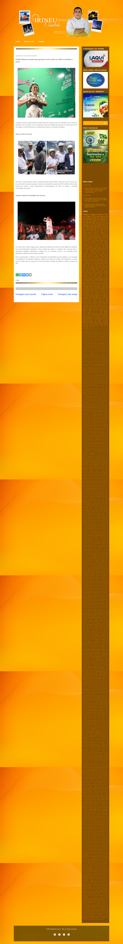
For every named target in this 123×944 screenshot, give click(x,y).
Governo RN (96, 243)
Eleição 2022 (93, 228)
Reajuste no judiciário (97, 807)
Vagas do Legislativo (89, 877)
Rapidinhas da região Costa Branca (92, 291)
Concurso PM (101, 503)
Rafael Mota (92, 378)
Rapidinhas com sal (100, 378)
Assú (103, 222)
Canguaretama (86, 276)
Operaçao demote (95, 700)
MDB (93, 314)
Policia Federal (102, 764)
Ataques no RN (94, 438)
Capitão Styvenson (104, 474)
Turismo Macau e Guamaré (92, 868)
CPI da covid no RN (101, 335)
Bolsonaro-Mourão (95, 460)
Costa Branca (86, 262)
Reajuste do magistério (88, 807)
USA (102, 870)
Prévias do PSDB (95, 795)
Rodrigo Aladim (101, 382)
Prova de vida (97, 290)
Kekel (88, 631)
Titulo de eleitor (92, 257)
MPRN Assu (105, 653)
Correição (85, 514)
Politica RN (99, 222)
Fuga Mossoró (86, 356)
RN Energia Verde (95, 798)
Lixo (88, 646)
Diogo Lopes (99, 539)
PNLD (87, 734)
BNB (90, 332)
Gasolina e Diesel (104, 600)
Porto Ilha (99, 774)
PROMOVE (105, 734)
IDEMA (89, 313)
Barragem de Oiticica (94, 454)
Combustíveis (105, 340)
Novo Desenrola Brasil (103, 692)
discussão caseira (104, 898)
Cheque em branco (87, 492)
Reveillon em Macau (96, 820)
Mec (99, 236)
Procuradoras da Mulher (92, 785)
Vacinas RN (89, 393)
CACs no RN (89, 461)
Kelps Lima (102, 264)
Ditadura (98, 540)
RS (102, 320)
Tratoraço (90, 867)
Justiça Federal (102, 629)
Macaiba (88, 286)
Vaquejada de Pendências (88, 878)
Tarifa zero (96, 856)
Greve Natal (102, 607)
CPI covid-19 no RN (103, 298)
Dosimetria (99, 543)
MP (93, 650)
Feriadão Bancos (93, 581)
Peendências (99, 748)
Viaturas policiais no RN (88, 884)
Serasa (93, 389)
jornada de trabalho (93, 905)
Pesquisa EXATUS (95, 289)
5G (107, 293)
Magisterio (85, 368)
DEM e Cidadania (87, 526)
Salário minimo (93, 831)
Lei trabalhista (95, 642)
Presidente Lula (104, 781)
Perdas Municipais (93, 750)
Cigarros (106, 496)
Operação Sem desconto (101, 315)
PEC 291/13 (88, 727)
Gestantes (85, 603)
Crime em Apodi (104, 518)
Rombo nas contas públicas (96, 821)
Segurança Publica (99, 835)
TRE (92, 237)
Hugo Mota (102, 613)
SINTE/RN (89, 385)
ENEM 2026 (102, 546)
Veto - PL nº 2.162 (103, 882)
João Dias (105, 628)
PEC (90, 725)
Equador (106, 564)
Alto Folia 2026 (97, 329)
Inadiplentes (105, 617)
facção (106, 899)
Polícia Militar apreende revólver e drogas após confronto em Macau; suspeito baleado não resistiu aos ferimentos (96, 200)
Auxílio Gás (95, 446)
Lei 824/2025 (103, 634)
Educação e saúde (87, 553)
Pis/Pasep (85, 245)
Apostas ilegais (100, 432)
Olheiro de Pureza (98, 699)
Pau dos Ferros (99, 267)
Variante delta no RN (97, 393)
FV (100, 351)
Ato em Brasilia (95, 439)
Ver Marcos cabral (102, 880)
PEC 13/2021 (95, 725)
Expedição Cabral (95, 567)
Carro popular (90, 482)
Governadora (94, 606)
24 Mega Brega (92, 328)
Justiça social (86, 314)
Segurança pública (96, 270)
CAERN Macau (104, 233)
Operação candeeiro (87, 718)
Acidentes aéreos (90, 421)
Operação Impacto (104, 709)
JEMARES (96, 625)
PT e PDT (94, 317)
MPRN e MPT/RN (90, 656)
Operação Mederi (86, 713)
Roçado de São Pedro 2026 (98, 383)
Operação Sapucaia (87, 716)
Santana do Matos (98, 322)
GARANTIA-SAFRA (87, 599)
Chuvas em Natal (92, 340)
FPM (101, 219)
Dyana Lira (93, 279)
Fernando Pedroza (101, 581)
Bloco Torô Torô (104, 332)
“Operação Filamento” (94, 917)
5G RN (104, 328)
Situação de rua (98, 845)
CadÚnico (94, 299)
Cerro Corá (89, 490)
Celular (106, 337)
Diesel (95, 347)
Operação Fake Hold (93, 707)
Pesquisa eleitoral (87, 757)
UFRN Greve (85, 870)
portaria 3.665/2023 (101, 907)
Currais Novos (93, 305)
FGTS (84, 256)
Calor (89, 337)
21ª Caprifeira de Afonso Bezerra (93, 404)
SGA (107, 251)
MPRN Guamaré (101, 654)
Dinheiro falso (92, 539)
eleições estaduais (104, 397)
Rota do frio (85, 823)
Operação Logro (88, 711)
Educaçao (96, 230)
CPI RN (95, 260)
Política (85, 257)
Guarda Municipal (104, 358)
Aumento (90, 274)
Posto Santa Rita (91, 777)
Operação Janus (94, 710)
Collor (102, 499)
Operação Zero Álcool (102, 717)
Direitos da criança (92, 540)
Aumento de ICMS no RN (89, 440)
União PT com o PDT (98, 871)
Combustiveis (86, 248)
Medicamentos (98, 314)
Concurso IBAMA (104, 502)
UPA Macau (98, 870)
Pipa (100, 759)
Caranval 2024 (86, 476)
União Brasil (100, 257)
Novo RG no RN (94, 693)
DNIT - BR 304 (100, 526)
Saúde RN (85, 237)
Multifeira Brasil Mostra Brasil (89, 369)
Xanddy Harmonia (92, 891)
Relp (84, 816)
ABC (88, 413)
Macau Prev (102, 661)
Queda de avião (104, 796)
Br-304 (91, 275)
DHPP (92, 526)
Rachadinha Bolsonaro (88, 803)
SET (93, 828)
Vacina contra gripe (95, 874)
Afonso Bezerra (94, 219)
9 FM (98, 411)
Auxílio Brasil (92, 297)
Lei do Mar (88, 641)
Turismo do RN (102, 868)
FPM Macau (93, 235)
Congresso (94, 342)
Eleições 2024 (97, 349)
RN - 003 (101, 798)
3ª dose (84, 408)
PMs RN (97, 372)
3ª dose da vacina (99, 328)
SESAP (84, 385)
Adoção (106, 421)
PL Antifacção (88, 317)
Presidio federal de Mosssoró (90, 782)
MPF (97, 236)
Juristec (97, 629)
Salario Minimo (87, 270)
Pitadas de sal (90, 375)
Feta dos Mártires (90, 588)
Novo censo (102, 693)
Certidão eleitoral (95, 490)
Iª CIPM (86, 361)
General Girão (96, 602)
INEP (86, 615)
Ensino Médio (94, 564)
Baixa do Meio (105, 450)
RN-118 (95, 802)
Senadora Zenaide (91, 839)
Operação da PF (97, 718)
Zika (102, 396)
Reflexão (95, 810)
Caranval (99, 475)
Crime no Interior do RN (93, 521)
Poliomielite (85, 376)
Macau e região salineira (89, 266)
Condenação (105, 506)
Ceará (106, 247)
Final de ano (94, 589)
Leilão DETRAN (101, 642)
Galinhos (94, 221)
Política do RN (104, 230)
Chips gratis (93, 492)
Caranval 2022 (104, 475)
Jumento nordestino (90, 629)
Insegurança (90, 620)
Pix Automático (103, 760)
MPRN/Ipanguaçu (98, 656)
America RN (105, 428)
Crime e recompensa (96, 518)
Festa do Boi (98, 353)
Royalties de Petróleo (95, 824)
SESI (90, 828)
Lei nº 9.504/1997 (87, 642)
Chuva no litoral (104, 492)
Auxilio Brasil (86, 247)
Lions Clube (101, 645)
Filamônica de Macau (99, 588)
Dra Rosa (85, 545)
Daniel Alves (91, 344)
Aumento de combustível (91, 295)
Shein (91, 841)
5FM (106, 408)
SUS (97, 245)
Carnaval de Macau (88, 230)
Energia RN (99, 563)
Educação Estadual (98, 550)
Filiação (106, 588)
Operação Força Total (103, 707)
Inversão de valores (88, 622)
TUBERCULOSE (86, 856)
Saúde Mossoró (97, 834)
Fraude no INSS (104, 354)
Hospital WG (97, 613)
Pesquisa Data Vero (87, 753)
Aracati (87, 433)
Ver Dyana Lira (98, 394)
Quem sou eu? (29, 41)
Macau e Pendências (93, 664)
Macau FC (100, 660)
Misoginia (95, 678)
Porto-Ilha (93, 775)
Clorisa (99, 499)
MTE (103, 656)
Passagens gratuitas (95, 743)
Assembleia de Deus (103, 436)
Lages (84, 362)
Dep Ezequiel (93, 248)
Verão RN (96, 882)
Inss (107, 222)
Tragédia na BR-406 (93, 864)
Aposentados (93, 432)
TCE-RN (103, 389)
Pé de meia (105, 290)
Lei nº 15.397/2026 (104, 641)
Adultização (93, 422)
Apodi (106, 245)
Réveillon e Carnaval (95, 827)
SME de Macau (104, 828)
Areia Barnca (89, 330)
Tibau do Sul (95, 390)
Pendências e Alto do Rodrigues (95, 318)
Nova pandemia (93, 692)
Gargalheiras (103, 599)
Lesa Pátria (85, 645)
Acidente (91, 329)
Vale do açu (105, 877)
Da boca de (86, 306)
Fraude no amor (101, 595)
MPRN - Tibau (100, 653)
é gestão (106, 914)
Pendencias (105, 229)
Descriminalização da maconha (92, 535)
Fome (84, 592)
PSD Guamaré (100, 735)
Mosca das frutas (104, 682)
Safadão (94, 385)
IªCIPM (90, 625)
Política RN (86, 241)
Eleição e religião (104, 556)
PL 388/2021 (97, 731)
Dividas (101, 540)
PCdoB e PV (97, 724)
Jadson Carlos (86, 627)
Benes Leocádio (86, 457)
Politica (106, 240)
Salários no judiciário (92, 832)
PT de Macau (104, 244)
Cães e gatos (94, 525)
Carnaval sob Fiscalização (102, 481)
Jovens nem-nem (99, 628)
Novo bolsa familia (92, 371)
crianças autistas (99, 895)
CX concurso (98, 468)
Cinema (91, 497)
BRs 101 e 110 (91, 450)
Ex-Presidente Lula (87, 567)
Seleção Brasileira (101, 837)
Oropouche (98, 721)
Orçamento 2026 (104, 721)
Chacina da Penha (104, 490)
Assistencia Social (87, 438)
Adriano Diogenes (87, 422)
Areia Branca (100, 216)
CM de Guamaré (103, 224)
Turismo (101, 324)
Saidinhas (97, 830)
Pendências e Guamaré (89, 749)
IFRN (93, 224)
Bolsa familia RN (93, 333)
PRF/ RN (93, 734)
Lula (95, 229)
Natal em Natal (93, 287)
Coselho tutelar (104, 515)
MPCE (106, 652)
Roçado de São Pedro (98, 825)
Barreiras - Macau (102, 456)
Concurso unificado (87, 342)
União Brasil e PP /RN (88, 871)
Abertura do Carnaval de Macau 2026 (95, 417)
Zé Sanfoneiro (105, 892)
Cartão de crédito (89, 483)
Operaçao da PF (87, 700)
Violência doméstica (87, 887)
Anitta (97, 429)
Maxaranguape (91, 368)
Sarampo (105, 322)
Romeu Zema (105, 821)
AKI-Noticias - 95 (87, 414)
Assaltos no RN (99, 435)
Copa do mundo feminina (93, 303)
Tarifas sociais (101, 856)
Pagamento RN (104, 738)
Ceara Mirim (102, 488)
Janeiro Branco (92, 627)
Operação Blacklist (99, 703)
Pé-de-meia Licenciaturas (90, 796)
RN (18, 280)
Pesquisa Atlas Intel (103, 752)
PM (93, 732)
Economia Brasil (98, 307)
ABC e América (98, 413)
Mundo (106, 684)
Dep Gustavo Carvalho (98, 346)
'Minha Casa (86, 401)
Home (18, 41)
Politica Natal (96, 767)
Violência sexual (104, 887)
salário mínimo (99, 399)
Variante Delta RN (98, 878)
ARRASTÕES (97, 415)
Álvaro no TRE (105, 913)
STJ (107, 268)
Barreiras (96, 456)
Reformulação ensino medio (98, 812)
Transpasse (100, 864)
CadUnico (103, 468)
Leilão (104, 362)
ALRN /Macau (94, 414)
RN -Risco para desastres (96, 799)
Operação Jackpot (87, 710)
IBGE (98, 235)
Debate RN (101, 344)
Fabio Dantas (105, 351)
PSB (84, 289)
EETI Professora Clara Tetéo (92, 546)
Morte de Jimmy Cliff (96, 681)
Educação (85, 221)
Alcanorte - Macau (89, 425)
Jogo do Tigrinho (92, 361)
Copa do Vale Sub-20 (88, 513)
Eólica (84, 568)
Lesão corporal (91, 645)
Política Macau (95, 771)
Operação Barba (90, 703)
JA (92, 625)
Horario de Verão (90, 613)
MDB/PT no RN (88, 365)
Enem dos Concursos (91, 563)
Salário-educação (100, 831)
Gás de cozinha (104, 243)
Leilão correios (97, 643)
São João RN (95, 849)
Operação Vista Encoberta (89, 717)
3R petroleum (92, 259)
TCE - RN (97, 853)
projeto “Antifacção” (101, 909)
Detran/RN (91, 347)
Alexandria (85, 426)
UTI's (105, 870)
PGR (90, 372)
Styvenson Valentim (98, 846)
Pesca (106, 750)
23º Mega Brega (102, 406)
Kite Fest (97, 631)
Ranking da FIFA (97, 805)
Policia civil (92, 245)
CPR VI (103, 467)
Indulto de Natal (87, 618)
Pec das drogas (87, 748)
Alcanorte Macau (97, 425)
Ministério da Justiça (103, 677)
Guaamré (85, 609)
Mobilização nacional (90, 679)
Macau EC (93, 286)
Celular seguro (86, 339)
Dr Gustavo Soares (101, 347)
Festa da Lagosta (100, 582)
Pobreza (85, 764)
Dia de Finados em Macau (97, 538)
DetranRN (90, 239)
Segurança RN (94, 241)
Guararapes (99, 610)
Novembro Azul (105, 369)
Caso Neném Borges (101, 485)
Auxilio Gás (86, 297)
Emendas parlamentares (93, 309)
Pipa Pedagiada (104, 759)
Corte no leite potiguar (96, 515)
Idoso (107, 615)
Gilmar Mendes (90, 604)
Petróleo (85, 375)
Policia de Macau (100, 766)
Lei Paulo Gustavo (91, 285)
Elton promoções (86, 558)
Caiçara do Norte (103, 299)
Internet (84, 621)
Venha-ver (92, 394)
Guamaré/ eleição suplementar (89, 610)
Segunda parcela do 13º (102, 386)
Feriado (102, 579)
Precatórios (91, 320)
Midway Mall (92, 674)
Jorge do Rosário (99, 627)
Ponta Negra (101, 771)
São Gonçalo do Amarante (94, 253)
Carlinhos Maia (93, 476)
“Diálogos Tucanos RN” (88, 916)
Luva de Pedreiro (100, 647)
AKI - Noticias (105, 413)
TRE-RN (86, 390)
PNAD (98, 732)
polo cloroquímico (92, 399)
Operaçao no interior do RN (89, 702)
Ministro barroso (94, 677)
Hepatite (85, 613)
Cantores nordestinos (94, 474)
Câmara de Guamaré (102, 305)
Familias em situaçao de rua (96, 574)
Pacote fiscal (91, 738)
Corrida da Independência (94, 514)
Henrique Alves (91, 256)
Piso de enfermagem (94, 240)
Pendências (100, 214)
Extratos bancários (104, 567)
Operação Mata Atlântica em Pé (100, 711)
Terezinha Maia (86, 860)
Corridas (89, 515)
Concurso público (97, 506)
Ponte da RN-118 (96, 773)
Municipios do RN (87, 685)
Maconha (94, 666)
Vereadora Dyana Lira (95, 881)
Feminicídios (91, 353)
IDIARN (106, 263)
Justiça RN (98, 361)
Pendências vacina (100, 749)
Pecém (94, 748)
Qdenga (98, 796)
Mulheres (102, 684)
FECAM (91, 568)
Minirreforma (105, 675)
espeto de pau (102, 899)
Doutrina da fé (105, 543)
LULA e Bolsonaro (87, 632)
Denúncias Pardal (89, 346)
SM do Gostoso (97, 828)
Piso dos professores (94, 760)
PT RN (103, 372)
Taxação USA (99, 857)
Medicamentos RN (91, 671)
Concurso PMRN (89, 504)
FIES (92, 243)
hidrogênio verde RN (91, 902)
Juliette (99, 283)
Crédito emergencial (100, 524)
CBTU (102, 461)
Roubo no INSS (99, 823)
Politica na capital (87, 768)
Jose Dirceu (92, 628)
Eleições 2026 (104, 349)
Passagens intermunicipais (88, 745)
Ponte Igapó (88, 773)
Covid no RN (89, 343)
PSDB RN (91, 233)
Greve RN (98, 229)
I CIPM (106, 613)
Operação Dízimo (90, 706)
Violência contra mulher (92, 885)
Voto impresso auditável (88, 396)
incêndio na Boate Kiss (102, 902)
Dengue (95, 226)
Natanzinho (105, 688)
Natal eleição (98, 369)
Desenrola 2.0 (86, 347)
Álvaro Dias (92, 326)
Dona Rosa (101, 542)
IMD (97, 360)
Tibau (90, 390)
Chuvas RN (96, 232)
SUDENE (91, 322)
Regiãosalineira (104, 813)
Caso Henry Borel (86, 485)
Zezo (87, 892)
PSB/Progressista (93, 735)
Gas (107, 599)
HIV (97, 311)
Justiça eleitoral (104, 361)
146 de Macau (92, 403)
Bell (107, 456)
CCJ (104, 461)
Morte (103, 266)
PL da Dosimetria (89, 267)
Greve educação (86, 358)
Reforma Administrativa (97, 379)
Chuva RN (99, 492)
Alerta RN (106, 425)
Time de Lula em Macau (103, 862)
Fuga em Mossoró (98, 310)
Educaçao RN (104, 232)
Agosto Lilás (90, 424)
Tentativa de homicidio (103, 859)
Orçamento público (96, 723)
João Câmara (90, 264)
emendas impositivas (93, 899)
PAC (103, 371)
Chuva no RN (104, 301)
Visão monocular (86, 888)
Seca (103, 834)
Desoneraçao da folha (97, 536)
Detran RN (90, 229)
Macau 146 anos (86, 660)
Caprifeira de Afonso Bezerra (89, 475)
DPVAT (104, 526)
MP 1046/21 (103, 650)
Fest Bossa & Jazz (92, 582)
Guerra (84, 360)
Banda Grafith (93, 247)
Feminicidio (97, 578)
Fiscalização (105, 589)
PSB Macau (86, 735)
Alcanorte (105, 259)
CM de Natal (94, 298)
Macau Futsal (86, 661)
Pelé (100, 374)
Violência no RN (104, 394)
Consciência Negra (87, 507)
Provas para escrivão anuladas (100, 793)
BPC (91, 449)
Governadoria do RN (95, 357)
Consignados (95, 507)
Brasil (90, 226)
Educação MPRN (91, 552)
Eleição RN (86, 235)
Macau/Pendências (87, 666)
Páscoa (101, 795)
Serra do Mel (104, 270)
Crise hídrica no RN (103, 522)
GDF (93, 599)
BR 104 (94, 449)
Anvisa (106, 429)
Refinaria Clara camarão (95, 321)
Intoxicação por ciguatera (92, 621)
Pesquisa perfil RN (95, 757)
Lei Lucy (90, 639)
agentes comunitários (88, 894)
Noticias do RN (86, 692)
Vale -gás (96, 877)
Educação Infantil (90, 349)
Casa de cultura (97, 483)
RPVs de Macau (104, 802)
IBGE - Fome (86, 614)
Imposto (84, 617)
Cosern (106, 260)
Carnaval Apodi (90, 478)
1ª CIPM (97, 403)
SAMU (106, 383)
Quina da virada (86, 798)
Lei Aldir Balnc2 (104, 636)
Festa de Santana (91, 584)
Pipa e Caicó (86, 760)
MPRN (93, 216)
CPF (104, 464)
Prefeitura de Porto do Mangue (93, 781)
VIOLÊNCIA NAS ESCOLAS (102, 873)
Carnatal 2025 (93, 337)
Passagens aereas (103, 742)
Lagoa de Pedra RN (95, 632)
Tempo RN (96, 324)
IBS (90, 614)
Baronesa (99, 453)
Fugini (88, 596)
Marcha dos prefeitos (97, 668)
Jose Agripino (86, 628)
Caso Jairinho (93, 485)
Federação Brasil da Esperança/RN (91, 577)
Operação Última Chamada (102, 720)
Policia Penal (88, 766)
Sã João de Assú (87, 848)
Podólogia (96, 764)
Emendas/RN (100, 561)
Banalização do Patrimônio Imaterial (91, 451)
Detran (87, 279)
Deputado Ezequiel (88, 307)
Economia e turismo (102, 547)
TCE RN (101, 853)
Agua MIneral (86, 294)
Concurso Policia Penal (99, 504)
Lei (91, 314)
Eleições (100, 557)
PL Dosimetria (89, 732)
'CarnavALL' (105, 400)
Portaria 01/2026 (86, 774)
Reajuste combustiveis (103, 806)
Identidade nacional (100, 615)
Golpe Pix (88, 606)
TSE (90, 224)
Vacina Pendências (87, 874)
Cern (103, 339)
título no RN (96, 912)
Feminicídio (85, 353)
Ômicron (106, 241)
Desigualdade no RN (103, 535)
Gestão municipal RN (92, 603)
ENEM (87, 226)
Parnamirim (105, 235)
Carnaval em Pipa (92, 481)
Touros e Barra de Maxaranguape (100, 863)
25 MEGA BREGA (92, 407)
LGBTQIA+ (105, 631)
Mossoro (106, 368)
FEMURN (85, 233)
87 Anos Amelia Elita (91, 411)
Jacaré (106, 625)
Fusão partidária (86, 597)
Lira (86, 646)
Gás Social (87, 611)
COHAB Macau (86, 464)
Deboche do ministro (89, 529)
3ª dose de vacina (91, 408)
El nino (102, 553)
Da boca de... (88, 185)
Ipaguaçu (92, 624)
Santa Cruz (99, 832)
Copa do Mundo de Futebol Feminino (91, 511)
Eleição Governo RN (100, 554)
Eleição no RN (90, 280)
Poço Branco (97, 376)
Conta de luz (86, 278)
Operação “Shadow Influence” (89, 721)
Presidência (100, 782)
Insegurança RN (102, 360)
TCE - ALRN (91, 853)
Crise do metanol (95, 343)
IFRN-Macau (100, 614)
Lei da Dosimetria (90, 362)
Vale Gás (100, 877)
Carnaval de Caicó (101, 337)
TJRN (103, 253)
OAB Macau (99, 371)
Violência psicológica (96, 887)
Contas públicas (94, 508)
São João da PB (102, 849)
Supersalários (105, 846)
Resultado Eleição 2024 (92, 817)
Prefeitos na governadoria (95, 780)
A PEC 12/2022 (103, 411)
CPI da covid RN (100, 465)
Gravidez (106, 606)
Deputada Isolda (104, 532)
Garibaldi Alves (96, 356)
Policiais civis (105, 375)
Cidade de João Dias (91, 495)
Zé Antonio (99, 892)
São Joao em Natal (87, 849)
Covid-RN (102, 303)
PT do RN (101, 736)
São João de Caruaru (103, 850)
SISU (103, 291)
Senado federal (90, 838)
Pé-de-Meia (98, 320)
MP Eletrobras (95, 652)
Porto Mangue (105, 774)
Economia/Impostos (87, 549)
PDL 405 (103, 724)
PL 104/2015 (90, 731)
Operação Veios (96, 716)
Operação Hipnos (87, 709)
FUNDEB (92, 249)
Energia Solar (86, 350)
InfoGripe (85, 620)
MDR (104, 285)
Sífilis (87, 853)
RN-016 (91, 802)
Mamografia (90, 667)
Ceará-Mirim (90, 255)
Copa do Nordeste (104, 511)
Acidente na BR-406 (91, 419)
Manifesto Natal (104, 667)
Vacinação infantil (98, 875)
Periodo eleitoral (101, 750)
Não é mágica (101, 698)
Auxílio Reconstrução (103, 446)
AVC (102, 415)
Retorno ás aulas (100, 818)
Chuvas (96, 255)
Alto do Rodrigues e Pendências (90, 428)
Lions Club (97, 645)
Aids (84, 425)
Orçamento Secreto (87, 723)
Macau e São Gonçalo (102, 367)
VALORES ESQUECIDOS (93, 392)
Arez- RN (104, 433)
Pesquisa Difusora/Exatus (97, 753)
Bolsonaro (85, 225)
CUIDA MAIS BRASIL (90, 468)
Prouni (91, 290)
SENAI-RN (87, 828)
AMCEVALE (99, 259)
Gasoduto (92, 600)
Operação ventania (92, 720)
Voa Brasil (103, 293)
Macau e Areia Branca (91, 663)
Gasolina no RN (94, 282)
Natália (84, 689)
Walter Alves (97, 396)
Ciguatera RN (86, 497)
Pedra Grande (96, 374)
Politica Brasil (91, 376)
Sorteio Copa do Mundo (88, 846)
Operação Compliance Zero (93, 704)
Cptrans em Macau (87, 518)
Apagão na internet (91, 431)
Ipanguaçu (91, 251)
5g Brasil (105, 272)
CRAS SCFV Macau (92, 336)
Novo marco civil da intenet (92, 696)
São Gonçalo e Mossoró (102, 848)
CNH (98, 247)
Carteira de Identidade (98, 482)
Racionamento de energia (98, 803)
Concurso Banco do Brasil (94, 502)
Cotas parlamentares (103, 517)
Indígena (94, 618)
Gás (84, 611)
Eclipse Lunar (92, 547)
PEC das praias (102, 727)
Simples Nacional (86, 844)
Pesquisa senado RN (103, 757)
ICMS (98, 226)
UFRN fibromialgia (92, 870)
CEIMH (86, 463)
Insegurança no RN (88, 244)
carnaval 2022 (86, 272)
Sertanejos (87, 841)
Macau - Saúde (104, 659)
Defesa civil (103, 531)
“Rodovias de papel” (91, 919)
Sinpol (92, 844)
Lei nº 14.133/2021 (95, 641)
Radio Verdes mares (88, 805)
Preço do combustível (92, 784)
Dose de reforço (92, 543)
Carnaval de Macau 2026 (98, 479)
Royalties (89, 383)
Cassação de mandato (91, 486)
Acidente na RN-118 (100, 419)
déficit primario (86, 899)
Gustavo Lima (105, 610)
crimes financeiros (103, 896)
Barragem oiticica (90, 456)
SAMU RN (102, 827)
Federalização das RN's (94, 575)
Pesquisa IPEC (104, 374)
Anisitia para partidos (87, 429)
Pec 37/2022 (101, 746)
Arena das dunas (98, 433)
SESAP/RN (86, 322)
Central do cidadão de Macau (96, 339)
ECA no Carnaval (99, 545)
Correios (92, 278)
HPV (97, 611)
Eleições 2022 (86, 243)
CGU (90, 463)
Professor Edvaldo (104, 376)
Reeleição (90, 379)
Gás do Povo (89, 360)
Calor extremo (105, 469)
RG (90, 798)
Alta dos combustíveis (103, 426)
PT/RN (104, 736)
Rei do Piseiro (105, 814)
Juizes (84, 629)
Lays (92, 634)
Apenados (99, 431)
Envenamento (100, 564)
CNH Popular (98, 463)
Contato (41, 41)
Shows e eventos (99, 842)
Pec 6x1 (106, 746)
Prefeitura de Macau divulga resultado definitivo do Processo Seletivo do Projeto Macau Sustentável (95, 205)
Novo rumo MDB (101, 696)
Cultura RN (102, 343)
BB (96, 297)
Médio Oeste (102, 686)
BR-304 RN (97, 332)
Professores (85, 787)
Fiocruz (100, 589)
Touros (92, 293)
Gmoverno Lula (104, 604)
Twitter (106, 868)
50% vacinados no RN (100, 408)
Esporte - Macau (87, 351)
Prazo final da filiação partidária (90, 778)
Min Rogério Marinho (99, 368)
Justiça (96, 264)
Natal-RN (99, 225)
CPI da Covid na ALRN (91, 465)
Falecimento (98, 571)
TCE (90, 237)
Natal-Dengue (99, 688)
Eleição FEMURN (92, 554)
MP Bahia (89, 652)
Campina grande (104, 471)
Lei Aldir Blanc (86, 638)
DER (88, 344)
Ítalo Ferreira (86, 914)
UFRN (99, 237)
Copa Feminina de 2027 (97, 510)
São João (86, 271)
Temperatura (94, 859)
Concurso (93, 276)
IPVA (93, 313)
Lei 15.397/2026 (90, 636)
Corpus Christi (105, 513)
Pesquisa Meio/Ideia (90, 755)
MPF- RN (89, 653)
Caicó (90, 236)
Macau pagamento (103, 664)
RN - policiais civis (86, 799)
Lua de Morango (92, 646)
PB (84, 317)
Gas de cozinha (86, 600)
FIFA (107, 568)
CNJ (103, 463)
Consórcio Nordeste (97, 302)
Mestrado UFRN (97, 672)
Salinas (98, 385)
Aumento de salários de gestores (94, 443)
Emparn (106, 255)
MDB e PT (99, 285)
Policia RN (94, 766)
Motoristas (85, 684)
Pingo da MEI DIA (87, 759)
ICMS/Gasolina (95, 614)
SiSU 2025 (105, 842)
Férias (106, 597)
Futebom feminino (101, 597)
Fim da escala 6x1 (97, 354)
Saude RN (101, 245)
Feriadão (87, 581)
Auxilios (91, 446)
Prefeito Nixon (86, 780)
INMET (84, 264)
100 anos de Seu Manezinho (97, 401)
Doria (88, 543)
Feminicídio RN (104, 578)
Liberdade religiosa (102, 364)
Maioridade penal (101, 666)
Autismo (103, 443)
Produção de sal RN (103, 785)
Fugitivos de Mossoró (94, 596)
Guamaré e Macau (103, 609)
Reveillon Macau (86, 820)
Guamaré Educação (92, 609)
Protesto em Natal (104, 792)
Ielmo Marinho (94, 283)
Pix (102, 226)
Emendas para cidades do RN (90, 561)
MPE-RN (85, 653)
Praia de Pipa (98, 777)
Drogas (89, 545)
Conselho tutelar (87, 302)
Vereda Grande (90, 882)
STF (94, 222)
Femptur (98, 579)
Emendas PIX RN (94, 558)
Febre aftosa (86, 282)
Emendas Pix (101, 558)
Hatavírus (106, 611)
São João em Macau (96, 852)
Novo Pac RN (86, 693)
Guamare (97, 358)
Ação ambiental (86, 449)
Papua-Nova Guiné (97, 739)
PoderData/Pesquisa (97, 375)
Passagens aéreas (87, 743)
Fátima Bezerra (101, 239)
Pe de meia (89, 374)
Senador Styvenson (87, 389)
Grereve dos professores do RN (91, 607)
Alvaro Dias (100, 428)
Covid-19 (99, 221)
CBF (99, 461)
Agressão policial (101, 424)
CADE (102, 333)
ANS (92, 415)
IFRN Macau (100, 228)
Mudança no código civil (94, 684)
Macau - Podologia (96, 659)
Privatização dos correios (102, 784)
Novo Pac (85, 371)
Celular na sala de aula (94, 301)
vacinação (85, 326)
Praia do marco (104, 777)
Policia (102, 240)
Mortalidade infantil (101, 679)
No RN (90, 691)
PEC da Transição (95, 727)
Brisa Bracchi (98, 275)
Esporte (88, 263)
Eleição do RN (96, 556)
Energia (95, 239)
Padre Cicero (98, 738)
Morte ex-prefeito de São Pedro (93, 682)
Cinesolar (96, 497)
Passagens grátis (104, 743)
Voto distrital (103, 888)
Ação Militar (105, 447)
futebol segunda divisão (88, 901)
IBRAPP (94, 360)
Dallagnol (89, 528)
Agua (107, 424)
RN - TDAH (105, 798)
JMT (103, 625)
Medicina (97, 671)
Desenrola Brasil (99, 262)
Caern (90, 221)
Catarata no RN (100, 486)
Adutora (98, 422)
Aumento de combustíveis (102, 440)
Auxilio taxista (86, 446)
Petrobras (96, 233)
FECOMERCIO (97, 568)
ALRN (95, 218)
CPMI (95, 467)
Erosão (84, 565)
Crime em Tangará (99, 520)
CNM (88, 236)
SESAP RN (105, 236)
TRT (104, 855)
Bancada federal (104, 451)
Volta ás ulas (97, 888)
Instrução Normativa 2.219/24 (101, 620)
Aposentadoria (86, 432)
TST (107, 855)
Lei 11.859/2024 (102, 635)
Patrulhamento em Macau (100, 745)
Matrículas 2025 (102, 670)
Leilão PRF (91, 643)
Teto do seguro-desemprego (91, 862)
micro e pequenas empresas (89, 906)
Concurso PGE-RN (94, 503)
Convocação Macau (87, 510)
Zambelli (97, 891)
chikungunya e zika (96, 397)
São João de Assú (94, 850)
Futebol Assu (93, 597)
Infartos (102, 618)
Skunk (104, 845)
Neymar (106, 689)
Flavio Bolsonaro (104, 591)
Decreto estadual (93, 306)
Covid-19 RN (88, 222)
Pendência (105, 748)
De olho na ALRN (96, 528)
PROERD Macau (99, 734)
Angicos (85, 274)
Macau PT (97, 661)
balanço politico (97, 894)
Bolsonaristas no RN (103, 458)
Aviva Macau (92, 447)
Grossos (93, 358)
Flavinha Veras (91, 591)
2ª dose (98, 407)
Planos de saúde (98, 763)
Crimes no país (86, 522)
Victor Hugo (97, 884)
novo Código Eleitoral (102, 325)
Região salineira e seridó (94, 813)
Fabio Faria (97, 570)
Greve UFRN (93, 263)
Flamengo (85, 591)
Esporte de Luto (89, 565)
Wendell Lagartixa (104, 889)
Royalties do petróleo (87, 825)
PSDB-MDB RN (91, 736)
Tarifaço (106, 271)
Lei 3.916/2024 (97, 636)
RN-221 (98, 802)
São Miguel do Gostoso (96, 271)
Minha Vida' (99, 675)
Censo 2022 (99, 489)
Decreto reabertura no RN (94, 531)
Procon (84, 785)
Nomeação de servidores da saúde (100, 691)
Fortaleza (85, 593)
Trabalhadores (86, 864)
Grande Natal (91, 311)
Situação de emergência (90, 252)
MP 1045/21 (97, 650)
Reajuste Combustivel (93, 806)
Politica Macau (90, 767)
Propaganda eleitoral (97, 791)
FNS (84, 570)
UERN (101, 241)
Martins (87, 670)
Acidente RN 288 (96, 418)
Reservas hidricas (89, 816)
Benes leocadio (101, 297)
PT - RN (96, 736)
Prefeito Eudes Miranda (103, 778)
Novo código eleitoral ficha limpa (95, 695)
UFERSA (96, 237)
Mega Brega (99, 266)
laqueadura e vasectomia (102, 905)
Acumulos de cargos (99, 421)
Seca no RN (92, 386)
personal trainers (92, 907)
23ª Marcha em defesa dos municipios (91, 406)
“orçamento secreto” (100, 919)
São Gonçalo (94, 848)
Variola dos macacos (90, 325)
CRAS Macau (87, 299)
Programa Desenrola (92, 788)
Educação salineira (96, 553)
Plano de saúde (95, 761)
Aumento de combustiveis (98, 330)
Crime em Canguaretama (88, 520)
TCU (104, 853)
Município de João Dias (97, 685)
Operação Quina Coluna (102, 714)
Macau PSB (91, 661)
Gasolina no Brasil (87, 602)
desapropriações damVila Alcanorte (91, 898)
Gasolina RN (97, 600)
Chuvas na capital (87, 493)
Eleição (101, 255)
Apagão (84, 431)
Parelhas (85, 742)
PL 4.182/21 (103, 731)
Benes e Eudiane (94, 457)
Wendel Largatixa (95, 889)
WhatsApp (85, 891)
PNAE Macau (103, 732)
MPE (98, 365)
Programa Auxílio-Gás (94, 787)
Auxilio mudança (104, 445)
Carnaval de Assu (104, 478)
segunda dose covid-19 (99, 910)
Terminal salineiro (93, 860)
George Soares (102, 356)
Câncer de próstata (87, 525)
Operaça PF (92, 315)
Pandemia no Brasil (87, 739)
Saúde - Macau (90, 834)
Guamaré (93, 214)
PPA (90, 734)
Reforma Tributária (100, 268)
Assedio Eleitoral (94, 436)
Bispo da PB (90, 458)
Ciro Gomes (99, 340)
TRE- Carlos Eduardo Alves (96, 855)
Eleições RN (105, 557)
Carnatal (85, 301)
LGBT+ (101, 631)
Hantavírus (101, 611)
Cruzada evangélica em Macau (89, 524)
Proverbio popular (87, 795)
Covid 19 (92, 262)
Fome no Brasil (87, 310)
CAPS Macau (95, 461)
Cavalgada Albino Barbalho (93, 488)
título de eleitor (90, 912)
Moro (96, 679)
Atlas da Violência (87, 439)
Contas (88, 508)
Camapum (85, 471)
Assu (103, 237)
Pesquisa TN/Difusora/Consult (101, 756)
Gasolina (96, 249)
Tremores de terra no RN (97, 867)
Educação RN (92, 225)
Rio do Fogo (105, 820)
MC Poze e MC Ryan (100, 649)
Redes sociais (100, 809)
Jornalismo (105, 627)
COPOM (91, 464)
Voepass (92, 888)
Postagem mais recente (26, 294)
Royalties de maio (104, 824)
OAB (107, 287)
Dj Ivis (88, 542)
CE (104, 275)
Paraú (106, 741)
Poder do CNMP (90, 764)
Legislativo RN (97, 634)
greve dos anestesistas (98, 901)
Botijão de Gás (87, 298)
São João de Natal (87, 852)
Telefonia (89, 859)
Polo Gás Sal (102, 768)
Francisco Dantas (99, 593)
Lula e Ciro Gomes (100, 646)
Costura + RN (96, 517)
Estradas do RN (104, 565)
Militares (100, 674)
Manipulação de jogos (88, 668)
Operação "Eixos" (99, 702)
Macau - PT (88, 659)
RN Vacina (95, 800)
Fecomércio (85, 575)
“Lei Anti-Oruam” (97, 916)
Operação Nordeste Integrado (97, 713)
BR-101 (92, 332)
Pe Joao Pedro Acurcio (93, 746)
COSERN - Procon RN (98, 464)
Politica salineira (95, 768)
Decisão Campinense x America (101, 529)
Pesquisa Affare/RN (93, 752)
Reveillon (106, 818)
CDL (84, 463)
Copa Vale (105, 510)
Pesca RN (85, 752)
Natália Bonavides (90, 689)
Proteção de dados (87, 793)
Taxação (93, 857)
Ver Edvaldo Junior (93, 880)
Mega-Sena (102, 671)
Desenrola (106, 346)
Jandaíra (106, 313)
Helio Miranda (100, 263)
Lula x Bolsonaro (91, 647)
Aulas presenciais (104, 439)
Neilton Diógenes (98, 689)
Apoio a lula (105, 431)
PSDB (86, 240)
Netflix (103, 689)
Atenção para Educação (103, 438)
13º (102, 272)
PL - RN (85, 731)
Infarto (98, 618)
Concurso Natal (86, 503)
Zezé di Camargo (92, 892)
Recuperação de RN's (92, 809)
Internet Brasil (99, 313)
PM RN (95, 732)
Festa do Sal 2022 (89, 586)
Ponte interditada (104, 773)
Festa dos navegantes (98, 586)
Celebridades (94, 489)
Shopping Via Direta (100, 841)
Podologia (102, 289)
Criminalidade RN (94, 522)
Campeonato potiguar (94, 471)
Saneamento (86, 386)
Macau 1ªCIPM (94, 660)
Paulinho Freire (101, 317)
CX (107, 275)
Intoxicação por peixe (103, 621)
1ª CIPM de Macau (104, 403)
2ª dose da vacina (104, 407)
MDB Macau (87, 650)
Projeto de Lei (97, 789)
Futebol (91, 356)
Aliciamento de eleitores (93, 426)
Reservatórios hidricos (97, 816)
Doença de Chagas (94, 542)
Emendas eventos (104, 560)
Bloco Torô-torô (86, 333)
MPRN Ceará (86, 654)
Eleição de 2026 (89, 556)
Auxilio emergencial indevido (93, 445)
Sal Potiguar (102, 830)
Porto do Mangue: (87, 775)
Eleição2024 (95, 557)
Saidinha (93, 830)
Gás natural (93, 611)
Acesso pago (89, 418)
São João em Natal (88, 324)
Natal (87, 219)
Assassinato (86, 260)
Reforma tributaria (87, 812)
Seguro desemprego (91, 837)
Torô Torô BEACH (87, 863)
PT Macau (97, 244)
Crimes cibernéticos (103, 521)
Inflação (106, 618)
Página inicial (47, 294)
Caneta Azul (100, 472)
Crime (87, 228)
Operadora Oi (105, 699)
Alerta (102, 425)
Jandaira (97, 251)
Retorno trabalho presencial (90, 818)
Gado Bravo (97, 599)
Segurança (92, 835)
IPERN (89, 615)
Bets (107, 297)
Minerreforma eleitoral (91, 675)
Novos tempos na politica (92, 698)
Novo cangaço (101, 287)
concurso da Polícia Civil (89, 895)
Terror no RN (100, 860)
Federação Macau (104, 577)
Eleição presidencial (87, 557)
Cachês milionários (101, 336)
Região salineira (87, 232)
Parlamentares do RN (93, 742)
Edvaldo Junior (100, 279)
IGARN (88, 283)
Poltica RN (89, 770)
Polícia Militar (89, 771)
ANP (88, 329)
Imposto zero (99, 617)
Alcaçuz (92, 294)
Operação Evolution (99, 706)
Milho (97, 674)
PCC (92, 724)
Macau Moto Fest (93, 367)
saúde (97, 224)
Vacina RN (97, 293)
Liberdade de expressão (92, 364)
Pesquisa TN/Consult (90, 756)
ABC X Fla (92, 413)
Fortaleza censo (91, 593)
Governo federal (104, 282)
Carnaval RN (97, 478)
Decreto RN (85, 531)
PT (101, 236)
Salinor (88, 831)
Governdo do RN (104, 357)
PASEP (88, 724)
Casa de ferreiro (104, 483)
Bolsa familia (96, 458)
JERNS (100, 625)
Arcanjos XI (91, 433)
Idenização (93, 615)
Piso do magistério (90, 268)
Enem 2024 (97, 280)
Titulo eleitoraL (101, 390)
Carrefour (85, 482)
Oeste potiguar (91, 699)
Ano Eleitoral (102, 429)
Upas (105, 871)
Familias (88, 574)
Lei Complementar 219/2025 (96, 638)
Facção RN (103, 570)
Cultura (106, 524)
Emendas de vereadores (93, 560)
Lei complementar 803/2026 (99, 639)
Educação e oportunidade (102, 552)
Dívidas (92, 545)
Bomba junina (102, 460)
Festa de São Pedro (99, 584)
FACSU (87, 568)
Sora (107, 845)
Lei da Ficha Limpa (98, 362)
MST (101, 365)
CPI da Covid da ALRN (92, 335)
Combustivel (101, 260)
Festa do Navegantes (99, 585)
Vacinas (101, 874)
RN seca (88, 802)
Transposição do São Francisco (94, 866)
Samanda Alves (104, 385)
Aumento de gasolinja (97, 442)
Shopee (94, 841)
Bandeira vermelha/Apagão (89, 453)
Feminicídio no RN (87, 579)
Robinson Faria (86, 821)
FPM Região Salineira (90, 570)
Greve (94, 236)
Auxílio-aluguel (86, 447)
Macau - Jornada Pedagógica (94, 657)
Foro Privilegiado (104, 592)
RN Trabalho (89, 800)
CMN (94, 463)
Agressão (95, 424)
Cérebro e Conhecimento (102, 525)
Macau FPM (105, 660)
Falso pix (91, 572)
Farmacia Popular (103, 309)
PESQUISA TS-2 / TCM (96, 728)
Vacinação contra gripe (89, 875)
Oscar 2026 (102, 723)
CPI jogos (92, 467)
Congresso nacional (102, 276)
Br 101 (98, 333)
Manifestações (97, 667)
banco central (105, 894)
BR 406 (102, 449)
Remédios (105, 321)
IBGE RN (101, 249)
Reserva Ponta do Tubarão (92, 382)
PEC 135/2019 (102, 725)
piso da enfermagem (96, 272)
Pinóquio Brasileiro (95, 759)
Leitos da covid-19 (104, 643)
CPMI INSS (99, 467)
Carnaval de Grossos (87, 479)
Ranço (103, 805)
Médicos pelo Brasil (95, 686)
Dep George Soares (103, 306)
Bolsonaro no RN (87, 460)
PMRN (93, 372)
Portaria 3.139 (94, 774)
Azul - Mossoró (99, 447)
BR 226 (98, 449)
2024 (84, 404)
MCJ (107, 264)
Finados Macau (86, 589)
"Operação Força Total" (101, 326)
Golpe (84, 606)
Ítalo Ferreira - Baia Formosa (96, 914)
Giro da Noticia (97, 604)
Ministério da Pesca (87, 678)
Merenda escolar (100, 286)
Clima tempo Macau (92, 499)
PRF (107, 256)
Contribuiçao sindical (103, 508)
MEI (91, 650)
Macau (86, 214)
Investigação (98, 622)
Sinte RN (95, 844)
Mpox (87, 287)
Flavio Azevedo (97, 591)
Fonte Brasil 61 (89, 592)
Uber (107, 870)
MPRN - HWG (94, 653)
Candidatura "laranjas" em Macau (90, 472)
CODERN (106, 463)
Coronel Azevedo (97, 513)
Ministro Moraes (86, 677)
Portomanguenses (99, 775)
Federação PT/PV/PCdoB (89, 578)
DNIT (95, 526)
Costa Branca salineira (88, 517)
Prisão (84, 236)
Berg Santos (101, 457)
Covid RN (96, 278)
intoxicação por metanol (89, 903)
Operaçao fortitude (104, 700)
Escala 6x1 (105, 350)
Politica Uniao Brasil (103, 767)
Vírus (89, 889)
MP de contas (102, 652)
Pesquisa (88, 289)
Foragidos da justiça (96, 592)
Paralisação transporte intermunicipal (97, 741)
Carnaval (102, 247)
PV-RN (87, 738)
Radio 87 (106, 803)
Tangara (92, 856)
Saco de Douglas (86, 830)
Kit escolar (92, 631)
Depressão (98, 532)
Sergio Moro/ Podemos (100, 839)
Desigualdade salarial (87, 536)
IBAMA (84, 283)
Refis (91, 810)
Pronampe (90, 791)
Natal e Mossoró (92, 688)
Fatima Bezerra (104, 280)
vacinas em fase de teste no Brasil (93, 913)
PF (100, 235)
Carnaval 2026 (100, 476)
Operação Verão (104, 716)
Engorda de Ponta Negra (96, 350)
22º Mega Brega (104, 404)
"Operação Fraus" (98, 400)
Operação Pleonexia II (90, 714)
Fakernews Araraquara (90, 571)
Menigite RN (91, 672)
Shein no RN (98, 389)
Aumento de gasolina (87, 442)
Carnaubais (86, 224)
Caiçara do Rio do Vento (95, 469)
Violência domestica (103, 885)
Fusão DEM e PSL (103, 596)
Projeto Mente (91, 789)
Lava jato (102, 632)
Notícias (103, 251)
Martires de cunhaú (94, 670)
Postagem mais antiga (67, 294)
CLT (92, 463)
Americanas (102, 329)
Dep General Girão (91, 532)
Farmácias (106, 574)
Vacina (84, 393)
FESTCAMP (102, 568)
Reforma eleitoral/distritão (102, 810)
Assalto (94, 435)
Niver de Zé (85, 691)
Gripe (107, 607)
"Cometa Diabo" (90, 400)
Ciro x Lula (101, 497)
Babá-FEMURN (98, 450)
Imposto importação (91, 617)
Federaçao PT (104, 575)
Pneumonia (105, 763)
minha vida (85, 399)
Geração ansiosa (104, 602)
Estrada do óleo (97, 565)
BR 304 (91, 260)
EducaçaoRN (90, 550)
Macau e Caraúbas (100, 663)
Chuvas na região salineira (97, 493)
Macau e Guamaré (100, 256)
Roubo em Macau (92, 823)
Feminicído (94, 579)
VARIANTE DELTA (104, 392)
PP (100, 372)
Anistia (94, 429)
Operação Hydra (95, 709)
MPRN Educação (93, 654)
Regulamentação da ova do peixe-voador (92, 814)
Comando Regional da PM (98, 500)
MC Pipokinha (92, 649)
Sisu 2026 (100, 844)
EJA (99, 546)
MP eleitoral (94, 365)
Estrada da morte (95, 351)
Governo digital (100, 606)
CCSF (106, 461)
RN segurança (86, 378)
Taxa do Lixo (88, 857)
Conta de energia (100, 342)
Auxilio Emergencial (103, 295)
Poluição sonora (95, 770)
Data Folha (96, 344)
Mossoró (105, 219)
